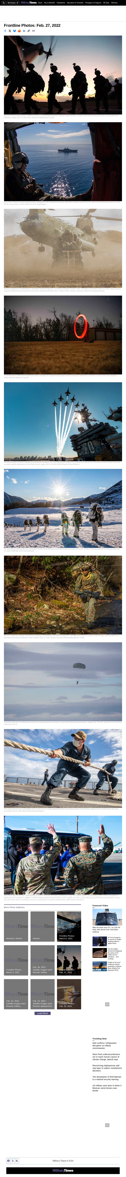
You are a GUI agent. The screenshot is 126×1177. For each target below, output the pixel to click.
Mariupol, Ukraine (14, 938)
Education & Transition (75, 3)
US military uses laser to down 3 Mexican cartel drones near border (107, 1088)
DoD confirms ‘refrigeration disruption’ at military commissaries (105, 1045)
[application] (107, 917)
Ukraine (36, 938)
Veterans (114, 3)
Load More (42, 1013)
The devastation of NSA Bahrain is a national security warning (107, 1078)
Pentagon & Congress (93, 3)
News (40, 3)
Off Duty (106, 3)
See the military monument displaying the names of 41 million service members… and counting (115, 953)
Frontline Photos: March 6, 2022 (67, 937)
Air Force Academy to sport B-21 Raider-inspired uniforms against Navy (115, 940)
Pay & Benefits (49, 3)
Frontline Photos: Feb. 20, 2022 (67, 1005)
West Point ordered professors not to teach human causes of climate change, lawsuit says (106, 1057)
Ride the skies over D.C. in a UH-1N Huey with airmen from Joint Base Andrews (106, 929)
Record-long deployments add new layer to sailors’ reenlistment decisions (107, 1068)
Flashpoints (61, 3)
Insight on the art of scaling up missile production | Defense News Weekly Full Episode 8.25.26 (114, 966)
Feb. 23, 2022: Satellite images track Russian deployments (42, 1003)
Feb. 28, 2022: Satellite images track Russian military (42, 969)
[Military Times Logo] (29, 3)
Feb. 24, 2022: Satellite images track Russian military (16, 1003)
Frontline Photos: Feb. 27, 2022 (67, 971)
